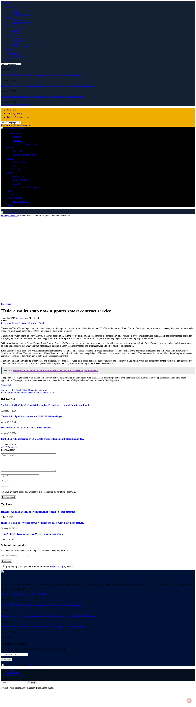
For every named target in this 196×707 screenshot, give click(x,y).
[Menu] (2, 211)
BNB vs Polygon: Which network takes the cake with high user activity (42, 522)
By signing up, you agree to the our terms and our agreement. (39, 566)
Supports (38, 390)
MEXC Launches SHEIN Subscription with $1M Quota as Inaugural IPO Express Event (42, 96)
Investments (18, 41)
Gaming (16, 33)
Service (19, 390)
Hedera (12, 390)
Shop (9, 59)
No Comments (20, 318)
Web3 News (18, 28)
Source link (6, 385)
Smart (26, 390)
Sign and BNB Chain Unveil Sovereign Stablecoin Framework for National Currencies (41, 75)
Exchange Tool (19, 56)
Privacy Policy (14, 113)
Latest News (12, 7)
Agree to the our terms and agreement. (24, 665)
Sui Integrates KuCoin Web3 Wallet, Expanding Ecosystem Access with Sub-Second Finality (46, 405)
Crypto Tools (13, 54)
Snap (31, 390)
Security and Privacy (22, 23)
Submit (32, 683)
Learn (9, 35)
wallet (45, 390)
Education (17, 38)
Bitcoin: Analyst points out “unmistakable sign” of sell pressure (38, 511)
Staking (16, 43)
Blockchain (18, 20)
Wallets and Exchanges (23, 46)
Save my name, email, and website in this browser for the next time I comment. (40, 492)
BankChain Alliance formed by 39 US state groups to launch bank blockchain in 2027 (42, 439)
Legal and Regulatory (22, 15)
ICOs (9, 48)
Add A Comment (9, 447)
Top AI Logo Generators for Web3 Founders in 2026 (32, 533)
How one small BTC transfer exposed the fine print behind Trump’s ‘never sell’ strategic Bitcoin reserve (49, 86)
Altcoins (16, 12)
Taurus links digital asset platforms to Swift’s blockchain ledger (31, 416)
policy (32, 665)
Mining (10, 51)
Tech (9, 17)
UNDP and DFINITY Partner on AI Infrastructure (26, 427)
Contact (11, 110)
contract (4, 390)
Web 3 (10, 25)
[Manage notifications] (189, 700)
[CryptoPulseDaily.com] (12, 128)
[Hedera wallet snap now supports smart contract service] (90, 301)
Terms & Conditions (18, 117)
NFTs (15, 30)
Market (16, 10)
